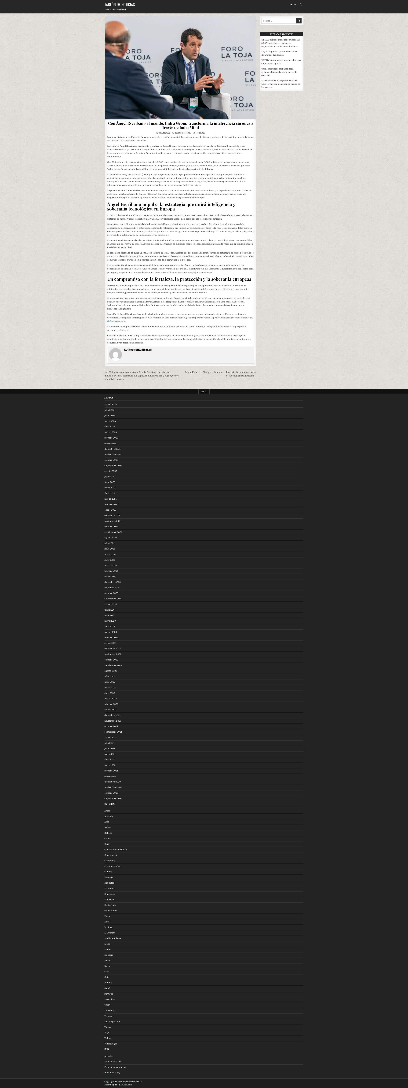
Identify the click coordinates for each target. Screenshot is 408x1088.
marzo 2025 (110, 499)
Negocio (108, 955)
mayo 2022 (110, 687)
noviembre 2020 (113, 787)
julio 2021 (109, 743)
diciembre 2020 (112, 782)
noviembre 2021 (112, 721)
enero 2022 (110, 709)
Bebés (107, 827)
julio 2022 (109, 676)
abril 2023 (109, 626)
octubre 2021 (111, 726)
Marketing (109, 933)
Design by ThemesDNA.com (118, 1085)
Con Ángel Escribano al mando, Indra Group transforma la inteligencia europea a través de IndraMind (180, 125)
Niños (107, 960)
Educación (109, 894)
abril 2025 (109, 493)
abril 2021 (109, 759)
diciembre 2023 (112, 582)
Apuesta (108, 816)
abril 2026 (109, 426)
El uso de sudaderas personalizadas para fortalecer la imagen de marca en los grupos (280, 84)
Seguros (108, 994)
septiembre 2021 (113, 732)
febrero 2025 (111, 504)
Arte (106, 822)
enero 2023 (110, 643)
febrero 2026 (111, 438)
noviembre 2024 (112, 521)
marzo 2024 (110, 565)
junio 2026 (109, 415)
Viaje (106, 1032)
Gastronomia (110, 910)
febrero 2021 (111, 771)
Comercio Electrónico (115, 849)
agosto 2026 (110, 404)
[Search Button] (301, 4)
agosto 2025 (110, 471)
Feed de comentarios (115, 1067)
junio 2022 (109, 682)
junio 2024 (109, 549)
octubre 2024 (111, 526)
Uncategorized (112, 1021)
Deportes (109, 883)
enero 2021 (110, 776)
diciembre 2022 (112, 648)
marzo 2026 (110, 432)
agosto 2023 (110, 604)
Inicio (293, 4)
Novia (107, 966)
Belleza (108, 833)
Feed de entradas (113, 1061)
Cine (106, 844)
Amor (107, 811)
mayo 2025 (110, 488)
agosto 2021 (110, 737)
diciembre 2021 (112, 715)
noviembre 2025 (112, 454)
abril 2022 (109, 693)
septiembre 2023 (113, 598)
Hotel (107, 922)
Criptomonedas (112, 866)
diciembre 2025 (112, 449)
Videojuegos (110, 1044)
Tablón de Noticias (119, 4)
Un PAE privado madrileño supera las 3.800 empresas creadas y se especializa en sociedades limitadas (280, 43)
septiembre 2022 (113, 665)
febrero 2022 (111, 704)
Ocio (106, 977)
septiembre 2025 (113, 465)
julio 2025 (109, 477)
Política (108, 982)
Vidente (108, 1038)
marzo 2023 (110, 632)
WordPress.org (112, 1072)
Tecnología (200, 132)
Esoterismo (110, 905)
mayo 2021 (109, 754)
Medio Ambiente (112, 938)
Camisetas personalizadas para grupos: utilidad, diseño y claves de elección (279, 72)
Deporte (108, 877)
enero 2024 (110, 576)
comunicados (164, 133)
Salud (107, 988)
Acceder (108, 1056)
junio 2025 (109, 482)
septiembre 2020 (113, 798)
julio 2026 (109, 410)
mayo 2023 (110, 621)
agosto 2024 (110, 537)
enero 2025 (110, 510)
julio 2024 (109, 543)
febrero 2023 (111, 637)
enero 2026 (110, 443)
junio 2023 (109, 615)
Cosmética (109, 860)
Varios (107, 1027)
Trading (108, 1016)
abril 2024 (109, 560)
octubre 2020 (111, 793)
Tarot (107, 1005)
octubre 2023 (111, 593)
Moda (107, 944)
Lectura (108, 927)
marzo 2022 (110, 698)
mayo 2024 (110, 554)
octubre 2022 (111, 660)
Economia (109, 888)
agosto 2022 (110, 671)
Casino (107, 838)
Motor (107, 949)
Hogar (107, 916)
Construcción (111, 855)
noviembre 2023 (112, 587)
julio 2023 (109, 610)
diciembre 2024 (112, 515)
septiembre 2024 (113, 532)
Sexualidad (109, 999)
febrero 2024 (111, 571)
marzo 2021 (110, 765)
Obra (106, 971)
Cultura (108, 871)
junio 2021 (109, 748)
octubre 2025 (111, 460)
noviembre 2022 (112, 654)
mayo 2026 (110, 421)
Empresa (109, 899)
